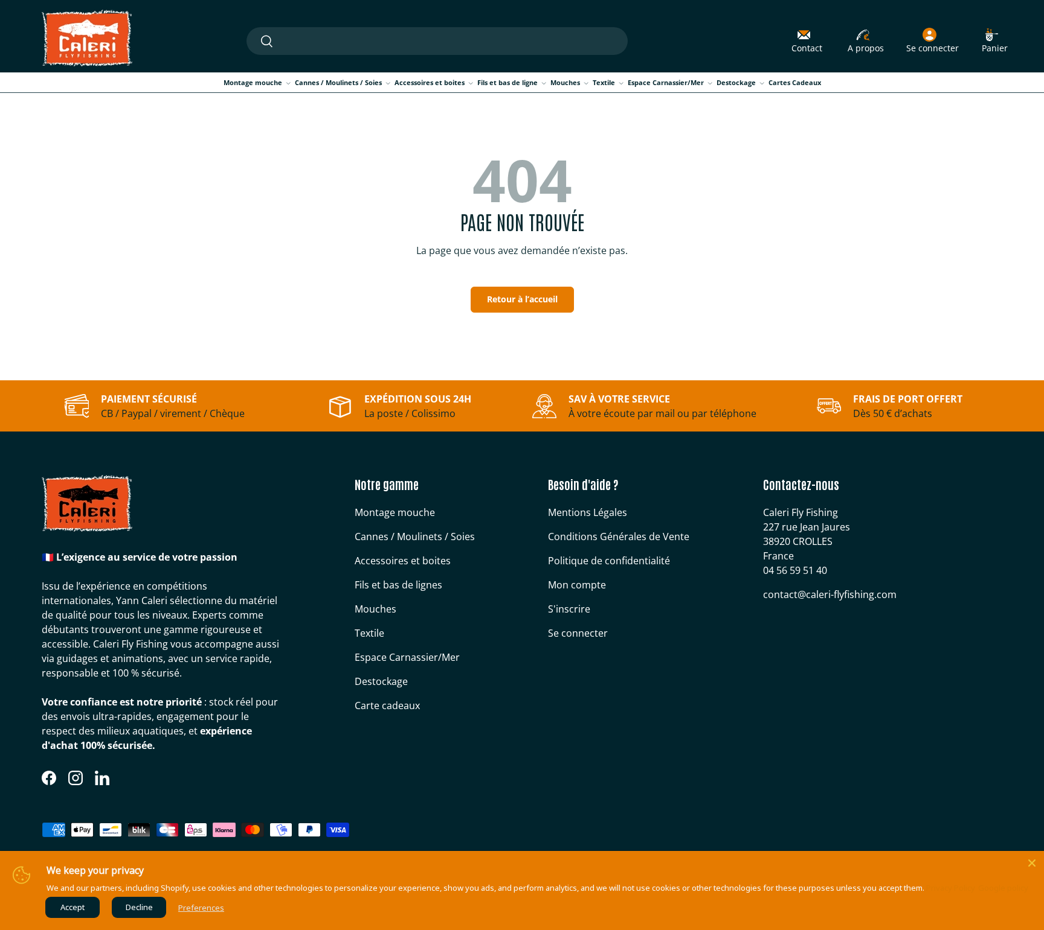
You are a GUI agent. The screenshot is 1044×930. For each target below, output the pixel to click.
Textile (604, 82)
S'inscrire (569, 609)
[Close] (1032, 863)
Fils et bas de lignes (398, 584)
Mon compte (577, 584)
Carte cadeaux (387, 705)
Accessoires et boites (430, 82)
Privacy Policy (950, 887)
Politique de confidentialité (609, 560)
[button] (994, 41)
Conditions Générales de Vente (618, 536)
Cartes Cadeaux (794, 82)
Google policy (1003, 887)
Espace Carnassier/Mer (666, 82)
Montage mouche (253, 82)
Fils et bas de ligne (507, 82)
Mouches (565, 82)
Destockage (736, 82)
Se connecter (578, 633)
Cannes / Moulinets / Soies (338, 82)
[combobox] (436, 41)
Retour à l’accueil (522, 299)
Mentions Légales (587, 512)
